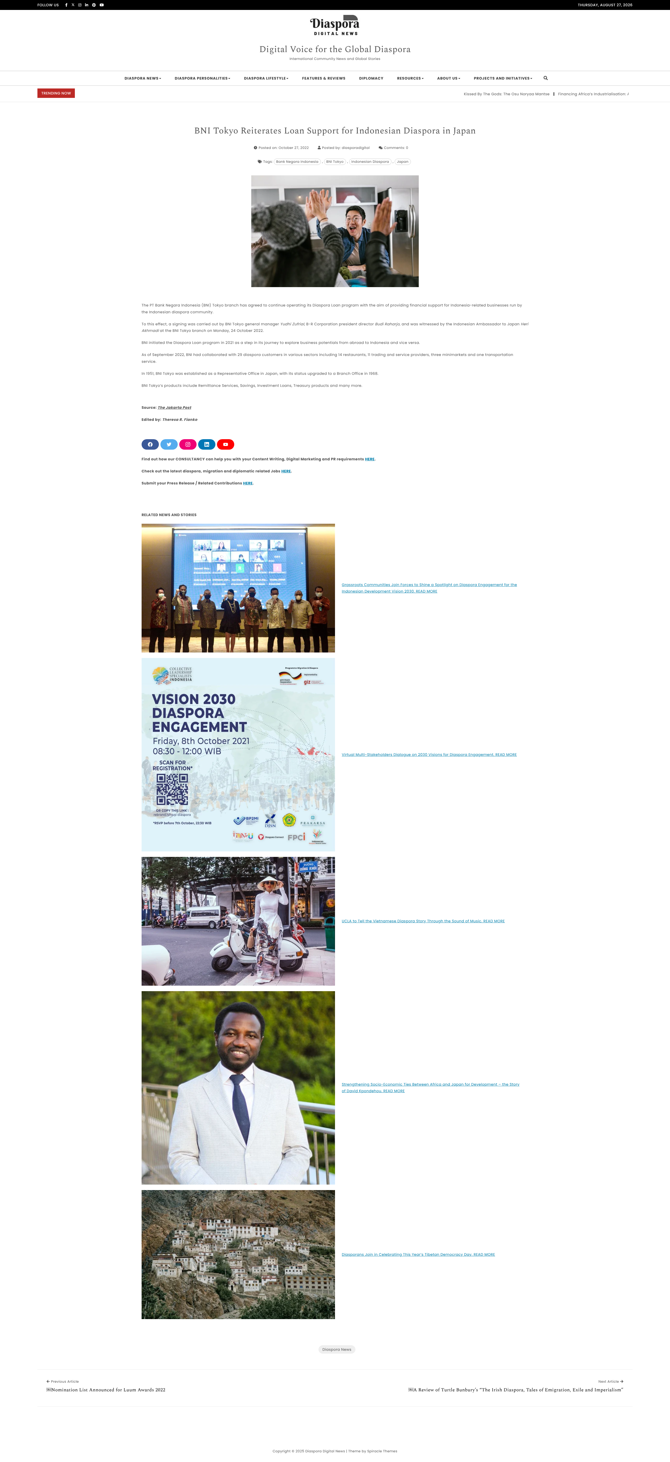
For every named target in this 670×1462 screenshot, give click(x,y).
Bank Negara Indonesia (297, 161)
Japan (403, 161)
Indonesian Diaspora (370, 161)
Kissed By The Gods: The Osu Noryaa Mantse (452, 94)
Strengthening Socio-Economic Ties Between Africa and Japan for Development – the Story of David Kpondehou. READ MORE (431, 1087)
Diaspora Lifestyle (265, 78)
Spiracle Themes (382, 1451)
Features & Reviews (323, 78)
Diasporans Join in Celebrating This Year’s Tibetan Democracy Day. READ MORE (418, 1254)
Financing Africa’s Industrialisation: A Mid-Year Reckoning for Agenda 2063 (576, 94)
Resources (409, 78)
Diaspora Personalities (201, 78)
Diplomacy (371, 78)
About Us (447, 78)
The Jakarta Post (174, 407)
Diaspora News (142, 78)
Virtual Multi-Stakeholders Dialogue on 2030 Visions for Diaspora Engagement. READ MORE (429, 754)
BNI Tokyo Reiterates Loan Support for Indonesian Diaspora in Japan (335, 131)
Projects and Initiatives (502, 78)
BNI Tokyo (335, 161)
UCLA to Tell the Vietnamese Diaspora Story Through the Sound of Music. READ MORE (423, 921)
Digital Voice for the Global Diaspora (335, 49)
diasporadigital (356, 147)
